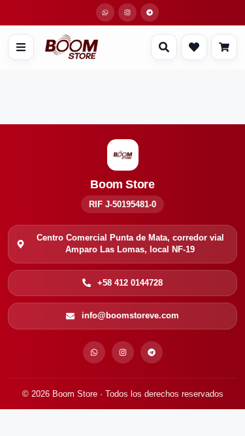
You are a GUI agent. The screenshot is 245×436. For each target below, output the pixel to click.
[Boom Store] (71, 47)
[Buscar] (164, 47)
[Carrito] (224, 47)
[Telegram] (151, 352)
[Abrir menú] (21, 47)
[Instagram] (123, 352)
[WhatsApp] (94, 352)
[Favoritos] (194, 47)
